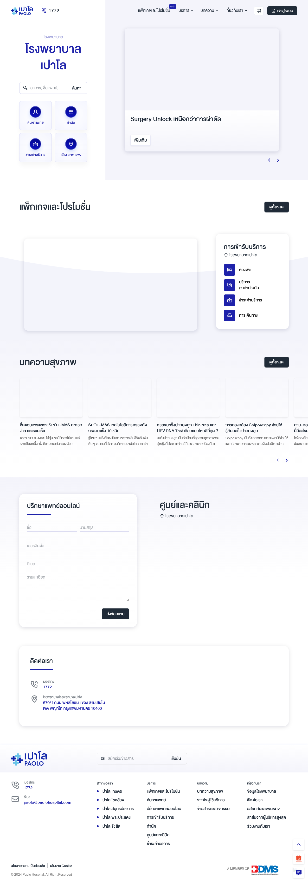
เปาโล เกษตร (112, 791)
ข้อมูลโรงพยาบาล (261, 791)
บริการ (184, 10)
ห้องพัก (245, 269)
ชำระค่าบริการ (250, 300)
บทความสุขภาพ (210, 791)
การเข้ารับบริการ (160, 817)
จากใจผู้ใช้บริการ (211, 800)
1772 (54, 10)
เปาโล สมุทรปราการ (118, 808)
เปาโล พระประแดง (116, 817)
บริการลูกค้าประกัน (249, 285)
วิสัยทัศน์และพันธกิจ (263, 808)
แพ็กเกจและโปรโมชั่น (163, 791)
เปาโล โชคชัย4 (113, 800)
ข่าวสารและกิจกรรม (213, 808)
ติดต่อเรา (255, 800)
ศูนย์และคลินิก (158, 834)
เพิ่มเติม (140, 140)
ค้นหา (76, 88)
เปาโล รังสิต (111, 826)
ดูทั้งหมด (276, 207)
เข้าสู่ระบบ (285, 10)
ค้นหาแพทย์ (156, 800)
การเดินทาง (248, 315)
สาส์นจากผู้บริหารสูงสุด (266, 817)
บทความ (207, 10)
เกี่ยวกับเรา (234, 10)
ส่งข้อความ (115, 613)
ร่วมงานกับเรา (258, 826)
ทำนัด (151, 826)
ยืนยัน (176, 758)
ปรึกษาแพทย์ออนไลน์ (164, 808)
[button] (278, 460)
